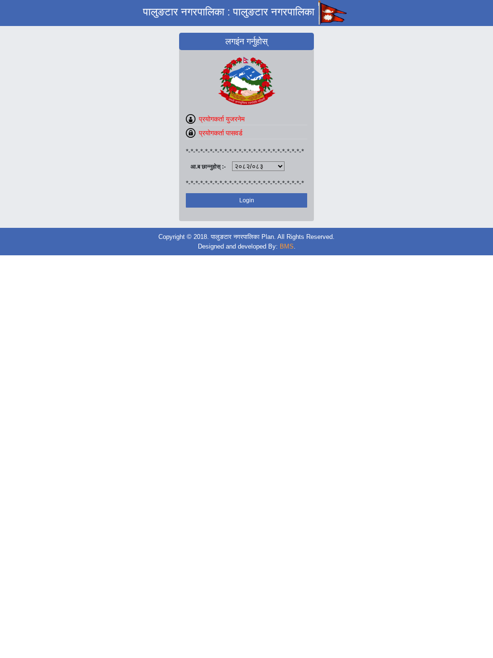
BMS (287, 246)
